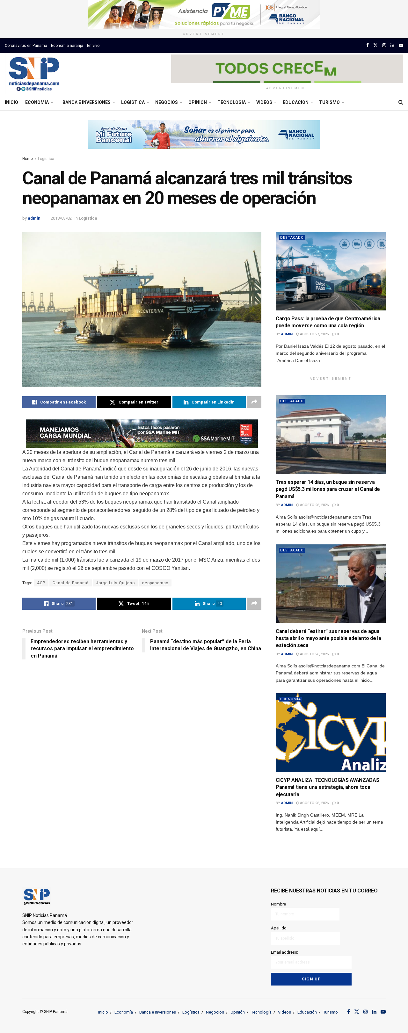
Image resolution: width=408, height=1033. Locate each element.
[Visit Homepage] (34, 73)
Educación (296, 102)
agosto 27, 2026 (314, 334)
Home (27, 158)
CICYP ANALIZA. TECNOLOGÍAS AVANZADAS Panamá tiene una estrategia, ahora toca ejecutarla (327, 787)
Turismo (329, 102)
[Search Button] (400, 102)
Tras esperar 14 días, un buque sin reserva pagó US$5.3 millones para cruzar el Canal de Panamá (328, 489)
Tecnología (231, 102)
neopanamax (155, 583)
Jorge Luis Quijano (115, 583)
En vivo (93, 45)
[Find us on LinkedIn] (392, 45)
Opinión (197, 102)
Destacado (292, 238)
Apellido (279, 928)
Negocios (166, 102)
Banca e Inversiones (86, 102)
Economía (37, 102)
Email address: (284, 952)
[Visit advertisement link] (204, 14)
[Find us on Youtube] (401, 45)
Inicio (11, 102)
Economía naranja (67, 45)
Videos (264, 102)
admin (34, 218)
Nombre (278, 904)
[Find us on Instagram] (384, 45)
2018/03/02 (61, 218)
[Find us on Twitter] (375, 45)
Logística (133, 102)
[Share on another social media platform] (254, 402)
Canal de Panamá (71, 583)
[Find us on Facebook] (367, 45)
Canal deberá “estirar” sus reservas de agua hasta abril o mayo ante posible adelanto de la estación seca (328, 638)
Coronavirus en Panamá (26, 45)
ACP (41, 583)
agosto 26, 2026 (314, 505)
